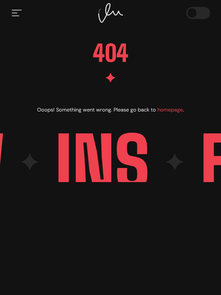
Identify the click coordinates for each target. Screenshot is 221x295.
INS (100, 161)
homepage (170, 109)
